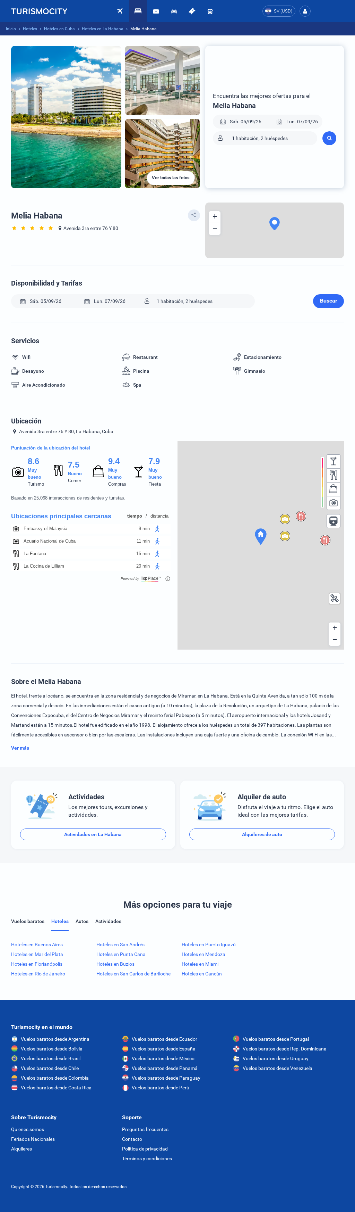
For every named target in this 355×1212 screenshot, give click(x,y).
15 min (143, 553)
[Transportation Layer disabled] (333, 521)
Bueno (75, 473)
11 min (143, 541)
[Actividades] (192, 11)
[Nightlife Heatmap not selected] (333, 461)
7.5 (73, 464)
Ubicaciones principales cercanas (61, 516)
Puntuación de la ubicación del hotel (50, 448)
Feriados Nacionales (33, 1139)
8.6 (33, 461)
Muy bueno (34, 474)
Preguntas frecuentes (145, 1129)
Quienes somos (27, 1129)
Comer (74, 480)
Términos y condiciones (147, 1158)
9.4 (113, 461)
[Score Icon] (18, 472)
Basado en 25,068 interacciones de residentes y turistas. (68, 498)
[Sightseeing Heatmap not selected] (333, 503)
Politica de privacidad (145, 1149)
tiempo (134, 516)
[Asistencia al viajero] (156, 11)
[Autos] (174, 11)
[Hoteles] (138, 11)
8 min (144, 528)
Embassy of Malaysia (45, 528)
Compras (117, 484)
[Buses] (210, 11)
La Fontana (35, 553)
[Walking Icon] (157, 528)
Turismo (36, 484)
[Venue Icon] (15, 528)
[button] (305, 11)
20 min (143, 566)
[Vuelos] (39, 11)
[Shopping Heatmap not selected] (333, 489)
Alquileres (21, 1149)
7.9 (153, 461)
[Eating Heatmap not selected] (333, 475)
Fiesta (154, 484)
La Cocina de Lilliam (44, 566)
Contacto (132, 1139)
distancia (159, 516)
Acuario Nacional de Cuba (50, 541)
